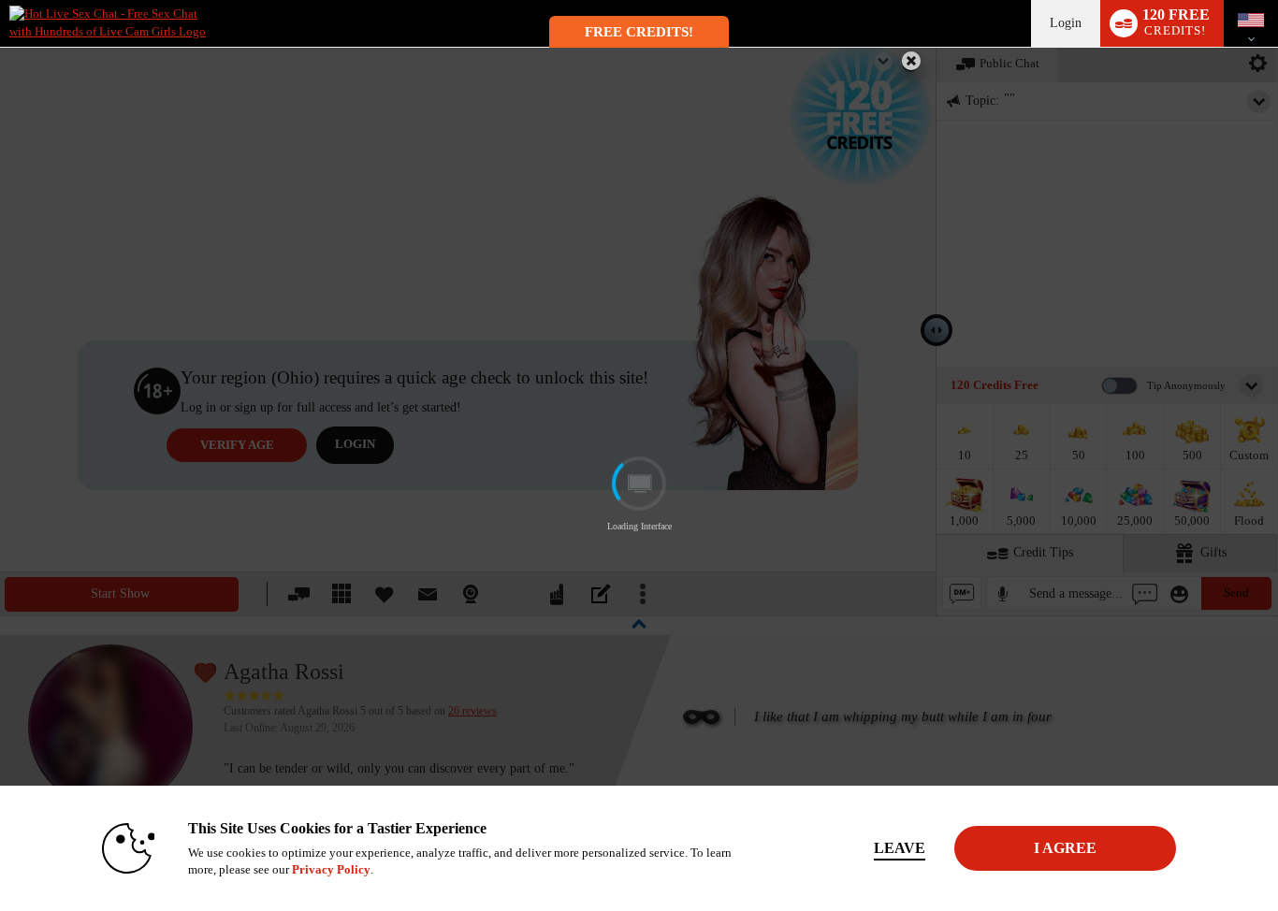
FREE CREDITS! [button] (639, 31)
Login (1066, 23)
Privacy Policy (331, 869)
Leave (899, 848)
